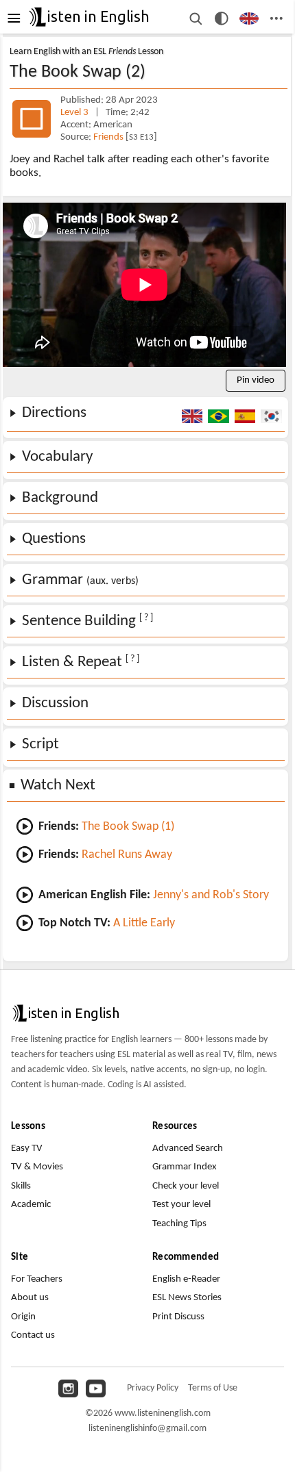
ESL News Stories (187, 1298)
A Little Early (144, 923)
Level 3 (75, 112)
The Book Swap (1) (128, 826)
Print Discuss (178, 1317)
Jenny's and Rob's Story (211, 895)
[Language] (249, 18)
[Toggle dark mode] (221, 18)
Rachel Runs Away (127, 854)
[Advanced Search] (194, 18)
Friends (109, 137)
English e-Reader (186, 1279)
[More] (276, 18)
